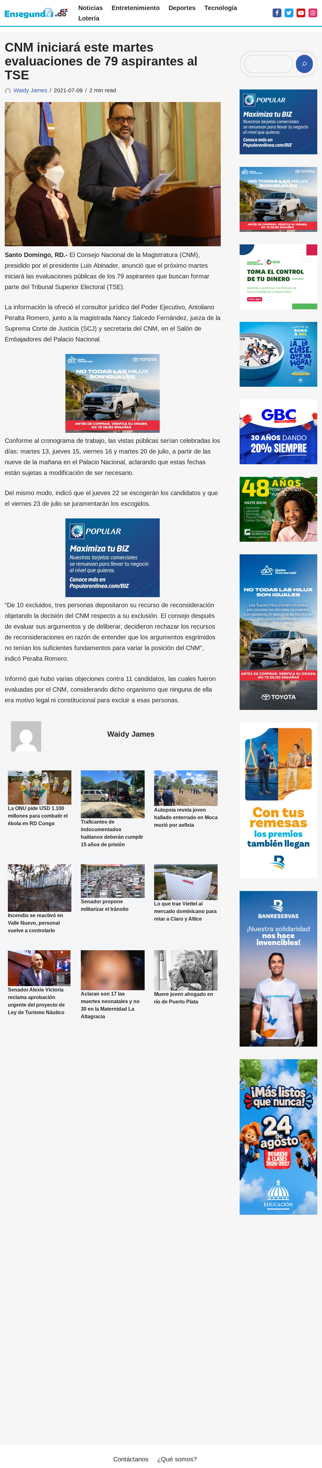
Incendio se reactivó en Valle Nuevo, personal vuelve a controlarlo (35, 923)
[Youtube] (301, 13)
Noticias (90, 7)
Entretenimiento (136, 7)
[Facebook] (277, 13)
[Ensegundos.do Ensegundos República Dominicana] (36, 13)
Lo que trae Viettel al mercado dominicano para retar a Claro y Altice (185, 911)
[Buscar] (304, 64)
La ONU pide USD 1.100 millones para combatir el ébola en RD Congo (38, 815)
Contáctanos (130, 1459)
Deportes (182, 7)
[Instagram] (312, 13)
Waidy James (30, 90)
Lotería (88, 18)
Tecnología (220, 7)
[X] (289, 13)
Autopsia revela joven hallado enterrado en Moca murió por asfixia (186, 817)
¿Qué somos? (177, 1459)
